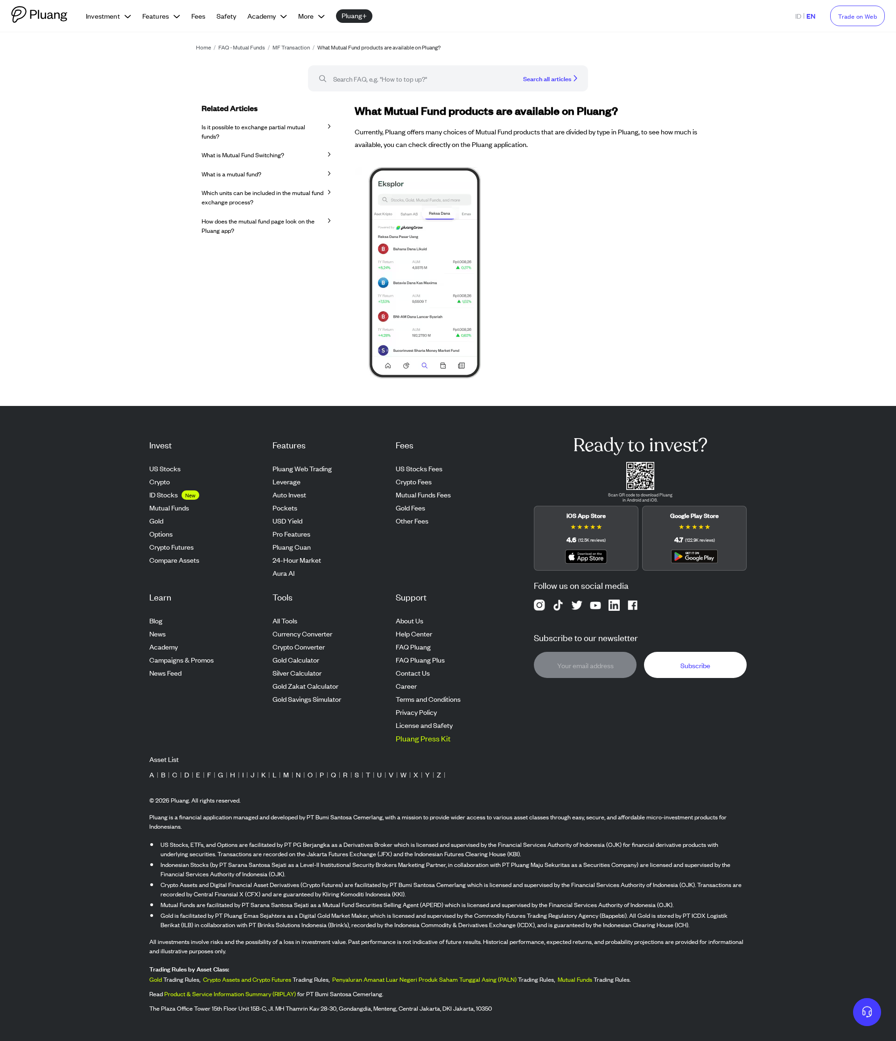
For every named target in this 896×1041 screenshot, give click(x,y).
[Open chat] (867, 1012)
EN (810, 16)
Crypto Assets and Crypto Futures (247, 979)
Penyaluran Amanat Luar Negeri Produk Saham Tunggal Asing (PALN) (424, 979)
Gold (155, 979)
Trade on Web (857, 16)
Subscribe (695, 665)
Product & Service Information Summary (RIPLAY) (230, 993)
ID (798, 16)
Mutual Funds (575, 979)
